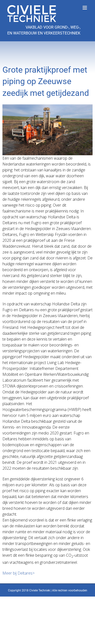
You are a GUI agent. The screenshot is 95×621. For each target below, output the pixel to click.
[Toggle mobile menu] (85, 7)
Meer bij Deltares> (18, 573)
